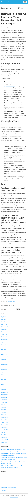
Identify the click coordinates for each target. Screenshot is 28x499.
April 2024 (3, 382)
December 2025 (4, 332)
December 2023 (4, 392)
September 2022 (4, 429)
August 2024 (4, 372)
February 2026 (4, 327)
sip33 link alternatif (9, 86)
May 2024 (3, 379)
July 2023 (3, 404)
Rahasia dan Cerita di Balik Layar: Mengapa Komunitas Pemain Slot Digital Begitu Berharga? (13, 466)
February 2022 (4, 439)
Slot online (3, 490)
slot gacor (3, 478)
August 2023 (4, 402)
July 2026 (3, 317)
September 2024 (4, 369)
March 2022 (4, 437)
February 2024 (4, 387)
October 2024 (4, 367)
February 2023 (4, 417)
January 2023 (4, 419)
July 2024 (3, 374)
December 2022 (4, 422)
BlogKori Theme (14, 497)
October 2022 (4, 427)
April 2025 (3, 352)
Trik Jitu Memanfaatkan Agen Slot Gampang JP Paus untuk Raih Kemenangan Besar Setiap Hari (13, 450)
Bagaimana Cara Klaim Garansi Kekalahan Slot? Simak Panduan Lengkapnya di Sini (13, 454)
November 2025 (4, 334)
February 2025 (4, 357)
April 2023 (3, 412)
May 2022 (3, 432)
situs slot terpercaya (5, 474)
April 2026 (3, 322)
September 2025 (4, 339)
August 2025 (4, 342)
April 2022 (3, 434)
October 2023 (4, 397)
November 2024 (4, 364)
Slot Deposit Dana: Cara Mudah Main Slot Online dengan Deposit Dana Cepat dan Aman (14, 458)
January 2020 (4, 442)
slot (2, 481)
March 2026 (4, 324)
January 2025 (4, 359)
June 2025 (3, 347)
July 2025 (3, 344)
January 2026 (4, 329)
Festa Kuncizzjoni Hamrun (9, 2)
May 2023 (3, 409)
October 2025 (4, 337)
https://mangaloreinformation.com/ (8, 487)
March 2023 (4, 414)
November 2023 (4, 394)
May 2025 (3, 349)
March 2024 (4, 384)
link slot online (12, 301)
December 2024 (4, 362)
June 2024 (3, 377)
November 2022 (4, 424)
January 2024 (4, 389)
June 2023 (3, 407)
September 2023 (4, 399)
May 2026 (3, 319)
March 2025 (4, 354)
